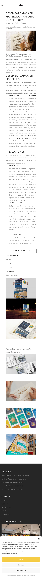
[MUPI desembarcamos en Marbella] (21, 308)
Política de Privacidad (23, 575)
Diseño (4, 500)
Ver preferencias (21, 570)
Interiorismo (5, 504)
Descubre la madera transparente (12, 482)
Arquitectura (5, 514)
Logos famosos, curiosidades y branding (15, 475)
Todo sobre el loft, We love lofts (12, 489)
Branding (4, 511)
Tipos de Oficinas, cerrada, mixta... (13, 486)
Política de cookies (11, 575)
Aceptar (21, 559)
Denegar (21, 565)
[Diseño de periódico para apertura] (21, 328)
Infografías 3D (6, 507)
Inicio (7, 27)
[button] (39, 539)
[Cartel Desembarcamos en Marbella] (21, 288)
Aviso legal (33, 575)
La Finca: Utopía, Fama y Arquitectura (14, 479)
